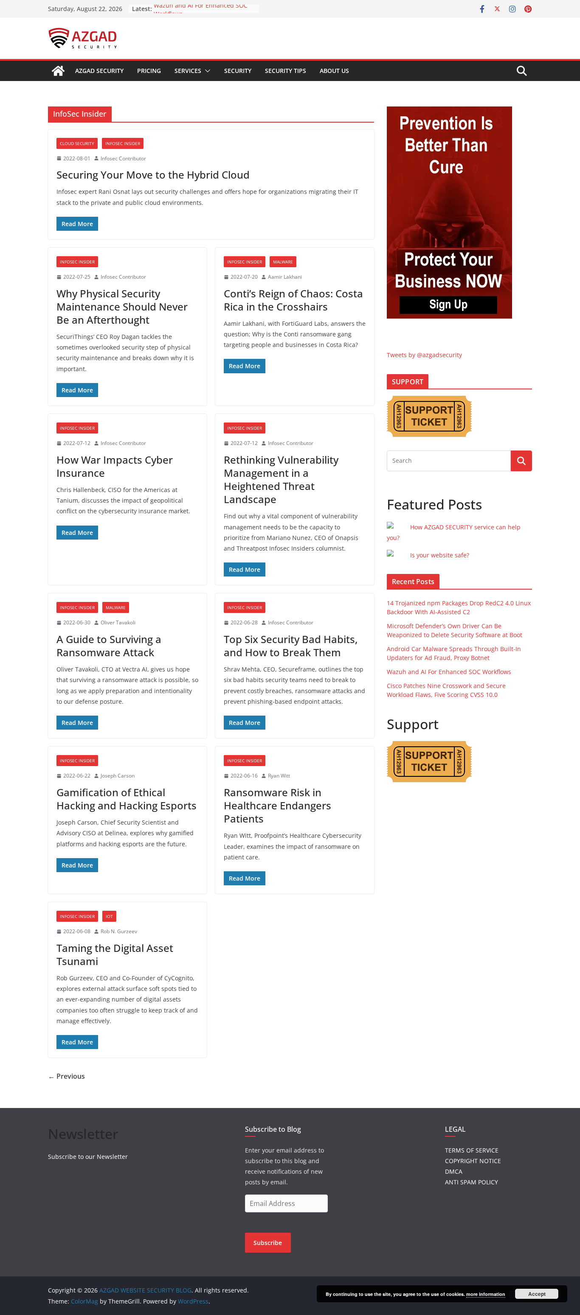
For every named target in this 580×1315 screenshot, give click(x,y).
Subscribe (267, 1243)
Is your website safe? (439, 555)
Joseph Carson (118, 775)
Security (237, 71)
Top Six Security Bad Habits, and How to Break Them (291, 645)
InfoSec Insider (122, 143)
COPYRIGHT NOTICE (473, 1161)
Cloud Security (77, 143)
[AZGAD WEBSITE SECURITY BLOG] (58, 71)
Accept (537, 1294)
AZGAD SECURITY (99, 71)
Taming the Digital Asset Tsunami (114, 954)
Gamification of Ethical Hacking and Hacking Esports (126, 798)
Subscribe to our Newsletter (88, 1157)
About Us (334, 71)
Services (188, 71)
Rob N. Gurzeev (119, 931)
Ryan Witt (279, 775)
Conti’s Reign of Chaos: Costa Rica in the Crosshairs (293, 299)
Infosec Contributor (123, 158)
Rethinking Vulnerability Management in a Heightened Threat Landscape (281, 479)
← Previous (66, 1076)
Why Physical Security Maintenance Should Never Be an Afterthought (122, 306)
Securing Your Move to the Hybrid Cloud (153, 175)
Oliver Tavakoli (118, 622)
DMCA (453, 1171)
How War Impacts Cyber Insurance (114, 466)
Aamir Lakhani (285, 276)
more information (485, 1294)
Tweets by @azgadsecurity (424, 355)
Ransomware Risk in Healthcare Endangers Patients (277, 805)
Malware (283, 262)
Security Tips (285, 71)
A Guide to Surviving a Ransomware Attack (108, 645)
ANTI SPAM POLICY (471, 1182)
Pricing (149, 71)
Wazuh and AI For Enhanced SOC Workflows (449, 672)
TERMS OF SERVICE (471, 1150)
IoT (109, 916)
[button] (206, 71)
